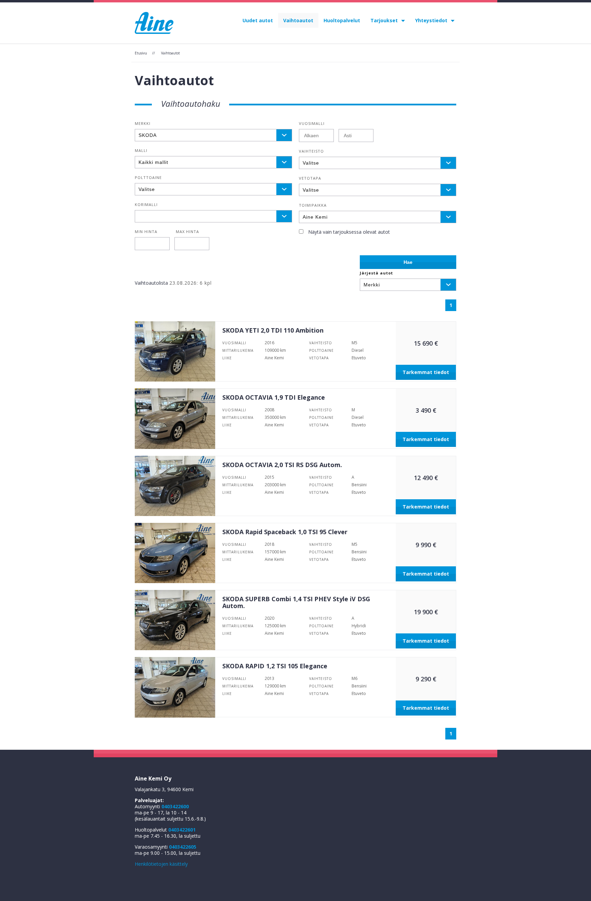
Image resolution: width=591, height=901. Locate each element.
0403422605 (182, 847)
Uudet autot (257, 20)
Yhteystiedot (431, 20)
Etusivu (141, 53)
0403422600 (175, 806)
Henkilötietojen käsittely (161, 864)
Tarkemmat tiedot (426, 372)
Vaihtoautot (298, 20)
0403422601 (182, 829)
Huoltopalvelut (342, 20)
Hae (408, 262)
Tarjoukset (384, 20)
